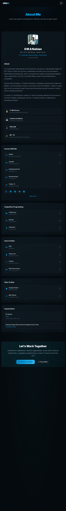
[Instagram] (6, 191)
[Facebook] (10, 191)
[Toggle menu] (61, 3)
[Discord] (19, 191)
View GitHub (43, 362)
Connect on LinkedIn (26, 362)
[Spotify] (24, 191)
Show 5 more (33, 196)
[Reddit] (15, 191)
